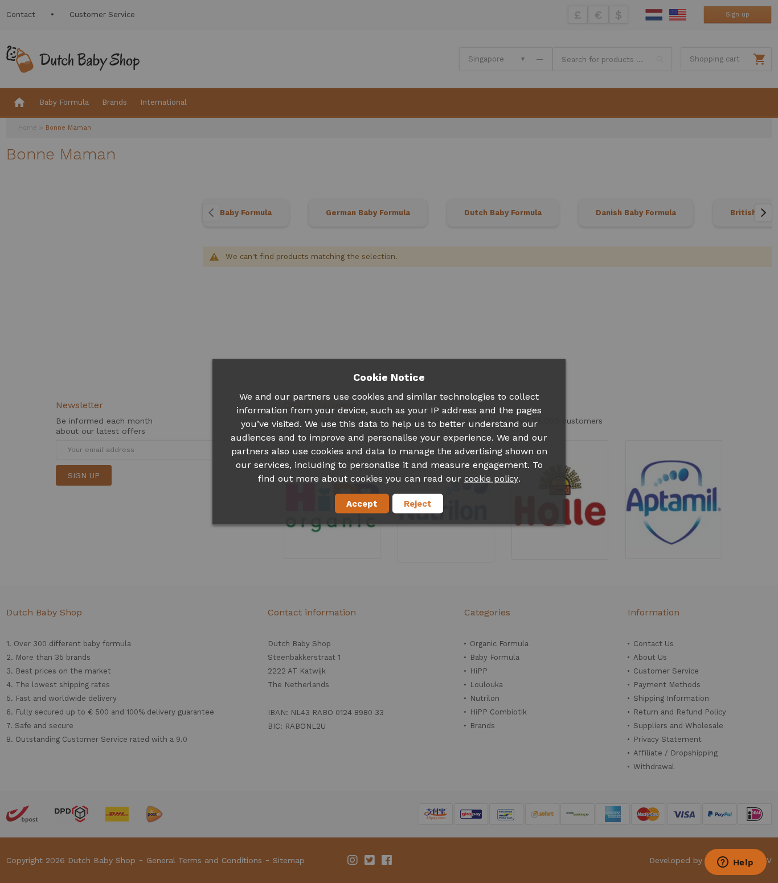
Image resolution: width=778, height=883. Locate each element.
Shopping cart (715, 59)
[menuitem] (19, 103)
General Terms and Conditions (204, 860)
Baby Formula (246, 212)
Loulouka (486, 684)
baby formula (107, 643)
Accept (362, 503)
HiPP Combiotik (498, 712)
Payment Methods (667, 684)
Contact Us (653, 643)
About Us (650, 657)
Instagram (353, 860)
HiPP (479, 671)
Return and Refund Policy (679, 712)
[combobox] (612, 59)
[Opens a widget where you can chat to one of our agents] (735, 863)
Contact (20, 14)
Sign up (738, 14)
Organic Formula (499, 643)
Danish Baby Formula (636, 212)
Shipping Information (671, 698)
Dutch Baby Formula (503, 212)
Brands (482, 725)
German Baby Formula (368, 212)
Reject (418, 503)
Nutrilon (484, 698)
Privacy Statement (667, 739)
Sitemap (289, 860)
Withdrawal (653, 766)
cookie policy (491, 478)
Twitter (370, 860)
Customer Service (102, 14)
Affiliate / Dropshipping (675, 753)
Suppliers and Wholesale (678, 725)
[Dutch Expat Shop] (73, 59)
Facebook (387, 860)
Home (27, 128)
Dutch (653, 14)
